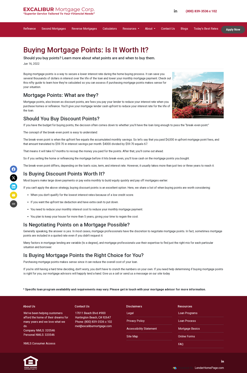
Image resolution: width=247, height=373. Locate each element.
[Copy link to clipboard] (13, 203)
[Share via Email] (13, 195)
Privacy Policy (136, 321)
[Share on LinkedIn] (13, 186)
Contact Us (168, 28)
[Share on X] (13, 177)
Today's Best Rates (206, 28)
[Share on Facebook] (13, 169)
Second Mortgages (54, 28)
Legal (130, 313)
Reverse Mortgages (84, 28)
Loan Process (187, 321)
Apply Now (233, 29)
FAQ (180, 344)
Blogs (184, 28)
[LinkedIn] (175, 11)
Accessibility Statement (142, 328)
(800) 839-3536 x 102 (201, 11)
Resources (130, 28)
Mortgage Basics (189, 328)
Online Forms (186, 336)
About (149, 28)
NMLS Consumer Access (39, 343)
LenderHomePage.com (209, 368)
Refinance (29, 28)
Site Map (132, 336)
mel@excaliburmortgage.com (93, 326)
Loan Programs (187, 313)
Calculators (110, 28)
